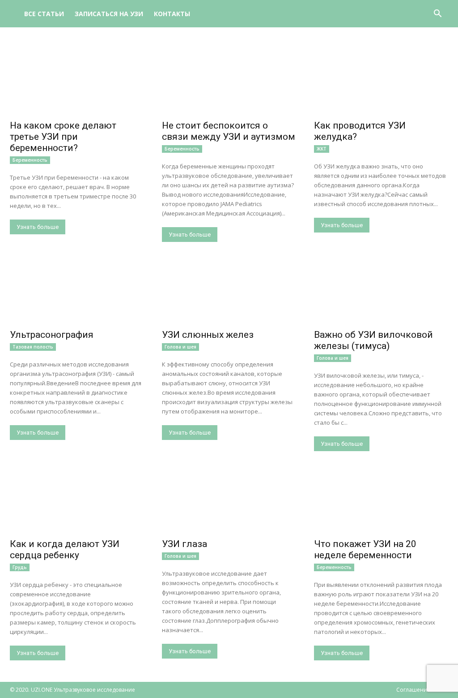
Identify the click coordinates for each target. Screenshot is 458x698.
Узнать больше (38, 227)
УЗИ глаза (184, 544)
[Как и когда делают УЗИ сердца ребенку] (77, 500)
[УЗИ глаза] (229, 500)
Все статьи (44, 13)
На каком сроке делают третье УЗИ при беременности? (63, 136)
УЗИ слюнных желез (208, 334)
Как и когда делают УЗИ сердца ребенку (64, 549)
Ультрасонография (51, 334)
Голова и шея (180, 347)
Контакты (172, 13)
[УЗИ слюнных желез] (229, 291)
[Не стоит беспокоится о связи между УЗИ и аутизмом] (229, 82)
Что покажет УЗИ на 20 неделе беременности (365, 549)
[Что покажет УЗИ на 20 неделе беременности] (381, 500)
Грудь (20, 567)
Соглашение (413, 690)
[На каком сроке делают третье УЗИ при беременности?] (77, 82)
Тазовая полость (33, 347)
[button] (437, 14)
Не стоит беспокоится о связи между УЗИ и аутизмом (228, 131)
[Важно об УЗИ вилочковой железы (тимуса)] (381, 291)
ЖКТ (322, 149)
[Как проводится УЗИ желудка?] (381, 82)
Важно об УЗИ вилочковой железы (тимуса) (373, 340)
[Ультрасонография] (77, 291)
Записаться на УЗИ (109, 13)
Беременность (30, 160)
